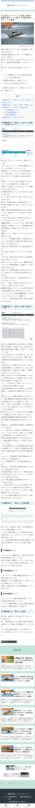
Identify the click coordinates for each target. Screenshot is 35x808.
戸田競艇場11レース (11, 110)
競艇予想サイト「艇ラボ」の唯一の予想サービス (17, 105)
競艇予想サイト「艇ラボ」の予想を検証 (14, 107)
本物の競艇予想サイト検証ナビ (17, 801)
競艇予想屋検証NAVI (25, 797)
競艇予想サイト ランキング (9, 641)
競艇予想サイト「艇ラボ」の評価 (12, 117)
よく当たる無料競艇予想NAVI (9, 798)
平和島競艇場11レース (12, 112)
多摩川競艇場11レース (12, 115)
